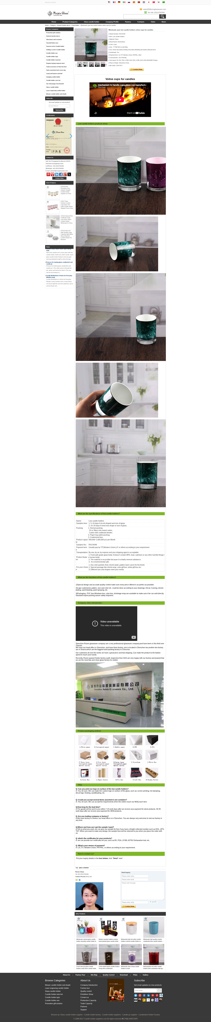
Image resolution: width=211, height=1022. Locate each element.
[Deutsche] (119, 2)
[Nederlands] (144, 2)
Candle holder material (53, 60)
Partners (83, 1007)
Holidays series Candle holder (55, 50)
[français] (114, 2)
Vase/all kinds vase (52, 43)
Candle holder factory (92, 1015)
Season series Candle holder (55, 46)
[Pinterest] (48, 174)
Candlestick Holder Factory (149, 1015)
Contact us (84, 997)
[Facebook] (61, 174)
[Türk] (153, 2)
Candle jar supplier (129, 1015)
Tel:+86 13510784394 (156, 13)
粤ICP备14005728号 (130, 1019)
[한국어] (158, 2)
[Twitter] (69, 174)
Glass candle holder (91, 22)
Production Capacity (88, 1000)
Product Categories (70, 22)
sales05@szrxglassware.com (154, 9)
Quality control (86, 991)
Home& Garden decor (63, 25)
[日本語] (148, 2)
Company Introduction (89, 985)
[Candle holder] (135, 1000)
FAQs (135, 975)
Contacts (140, 22)
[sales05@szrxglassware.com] (76, 880)
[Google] (152, 1000)
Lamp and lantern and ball (54, 73)
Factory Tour (80, 975)
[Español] (134, 2)
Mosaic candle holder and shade (56, 94)
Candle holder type (52, 56)
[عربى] (163, 2)
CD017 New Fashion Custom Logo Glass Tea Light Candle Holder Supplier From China (67, 205)
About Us (66, 975)
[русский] (129, 2)
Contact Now (59, 178)
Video (153, 22)
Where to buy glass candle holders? (57, 277)
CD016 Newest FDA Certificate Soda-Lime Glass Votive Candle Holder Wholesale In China (67, 219)
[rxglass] (79, 880)
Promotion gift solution (53, 32)
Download (124, 975)
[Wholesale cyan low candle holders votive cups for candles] (91, 44)
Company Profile (112, 22)
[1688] (139, 1000)
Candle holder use (52, 53)
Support (83, 1010)
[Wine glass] (148, 1000)
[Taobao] (160, 1000)
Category (53, 25)
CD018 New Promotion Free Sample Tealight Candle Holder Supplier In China (66, 190)
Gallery (145, 975)
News (164, 22)
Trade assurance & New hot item (56, 67)
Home (54, 22)
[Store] (144, 1000)
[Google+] (65, 174)
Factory (128, 22)
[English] (109, 2)
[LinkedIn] (56, 174)
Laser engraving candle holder (55, 90)
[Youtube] (52, 174)
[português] (139, 2)
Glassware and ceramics (54, 39)
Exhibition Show (86, 994)
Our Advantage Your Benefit (55, 84)
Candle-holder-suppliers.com (95, 1019)
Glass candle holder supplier (71, 1015)
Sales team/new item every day (56, 70)
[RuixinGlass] (161, 995)
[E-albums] (116, 1001)
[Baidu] (156, 1000)
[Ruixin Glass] (58, 16)
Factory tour (85, 988)
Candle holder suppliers (111, 1015)
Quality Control (109, 975)
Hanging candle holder (53, 77)
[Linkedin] (148, 995)
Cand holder (75, 25)
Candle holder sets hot (53, 80)
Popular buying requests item (55, 63)
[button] (70, 136)
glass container (84, 867)
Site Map (94, 975)
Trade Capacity (86, 1003)
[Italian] (124, 2)
